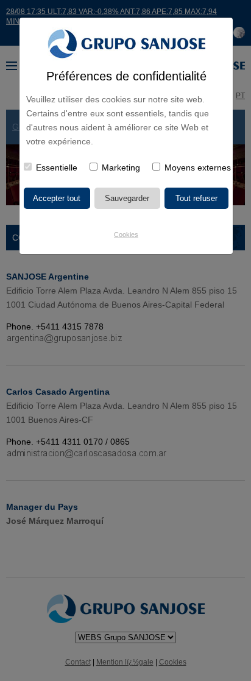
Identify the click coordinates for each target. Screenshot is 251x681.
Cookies (126, 234)
